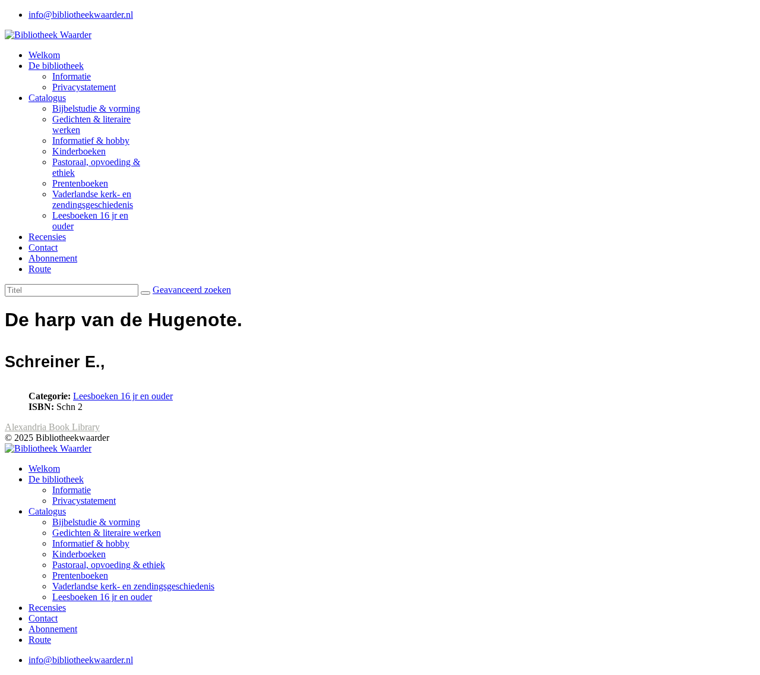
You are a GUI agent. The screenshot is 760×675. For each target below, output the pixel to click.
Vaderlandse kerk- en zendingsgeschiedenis (92, 199)
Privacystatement (84, 87)
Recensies (47, 237)
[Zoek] (145, 293)
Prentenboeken (80, 183)
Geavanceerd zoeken (192, 290)
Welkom (44, 55)
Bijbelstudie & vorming (96, 108)
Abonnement (52, 258)
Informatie (71, 76)
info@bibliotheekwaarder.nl (80, 15)
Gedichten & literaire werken (106, 533)
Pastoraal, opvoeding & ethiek (108, 565)
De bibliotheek (56, 66)
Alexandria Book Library (52, 427)
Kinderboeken (79, 151)
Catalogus (47, 98)
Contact (43, 247)
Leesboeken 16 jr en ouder (123, 396)
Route (39, 269)
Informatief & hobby (90, 140)
